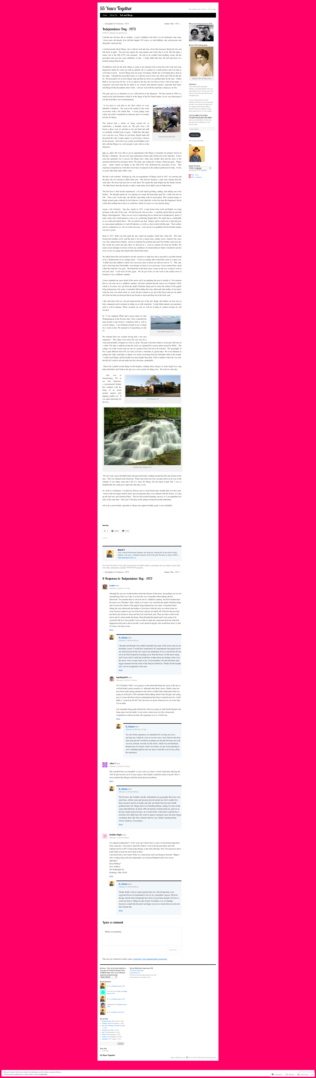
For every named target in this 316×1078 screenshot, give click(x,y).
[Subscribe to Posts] (190, 175)
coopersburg (155, 565)
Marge (168, 565)
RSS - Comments (196, 177)
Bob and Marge (126, 15)
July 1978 (105, 1032)
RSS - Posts (194, 175)
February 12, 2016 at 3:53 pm (128, 640)
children (147, 565)
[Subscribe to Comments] (190, 177)
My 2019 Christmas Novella (110, 1025)
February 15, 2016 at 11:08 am (126, 680)
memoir (173, 565)
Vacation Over (106, 1030)
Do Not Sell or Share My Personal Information (202, 1057)
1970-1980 (122, 565)
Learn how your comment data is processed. (150, 959)
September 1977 (106, 1039)
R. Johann (123, 637)
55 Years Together (116, 8)
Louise (112, 585)
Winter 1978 (105, 1034)
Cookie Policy (43, 1074)
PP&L (108, 567)
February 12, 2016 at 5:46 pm (119, 837)
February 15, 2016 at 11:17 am (136, 729)
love (164, 565)
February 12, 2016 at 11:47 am (119, 588)
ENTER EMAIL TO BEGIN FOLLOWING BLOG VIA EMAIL (200, 116)
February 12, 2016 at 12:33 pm (119, 766)
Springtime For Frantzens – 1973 (115, 23)
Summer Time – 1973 (172, 23)
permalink (139, 567)
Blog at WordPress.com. (178, 1057)
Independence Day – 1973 (119, 29)
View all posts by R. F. (127, 557)
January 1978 (106, 1037)
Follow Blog (194, 135)
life (161, 565)
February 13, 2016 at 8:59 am (128, 887)
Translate (203, 170)
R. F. (125, 33)
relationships (115, 567)
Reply (111, 630)
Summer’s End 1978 (118, 1012)
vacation (123, 567)
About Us (113, 15)
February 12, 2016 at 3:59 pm (128, 792)
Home (105, 15)
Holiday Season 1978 (118, 986)
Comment (173, 950)
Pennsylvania (131, 565)
